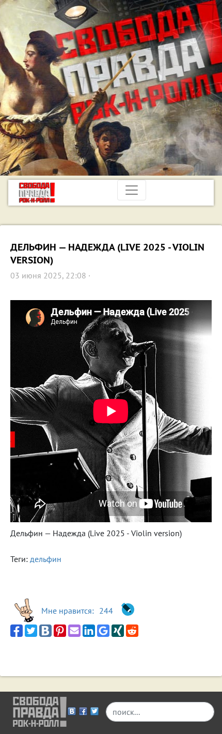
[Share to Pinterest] (60, 630)
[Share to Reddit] (132, 630)
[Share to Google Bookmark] (103, 630)
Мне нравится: (77, 610)
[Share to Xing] (118, 630)
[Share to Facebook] (16, 630)
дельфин (45, 559)
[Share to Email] (74, 630)
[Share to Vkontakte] (45, 630)
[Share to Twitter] (31, 630)
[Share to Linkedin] (89, 630)
